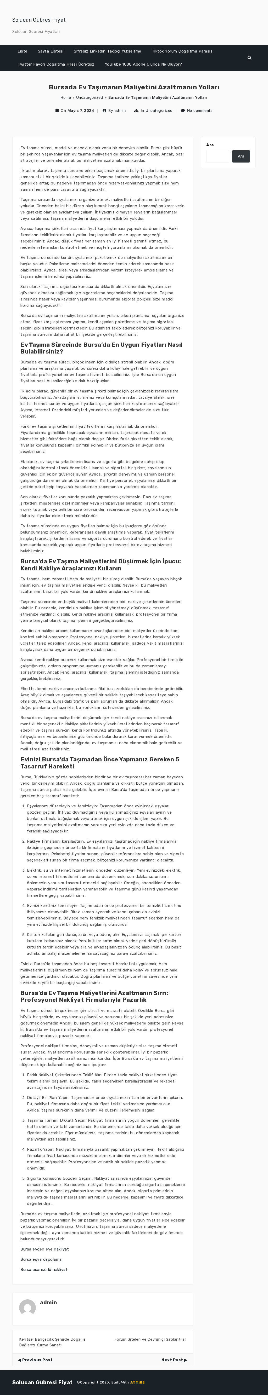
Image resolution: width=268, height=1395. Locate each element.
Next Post (172, 1360)
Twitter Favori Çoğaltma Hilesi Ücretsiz (56, 64)
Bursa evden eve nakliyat (44, 1249)
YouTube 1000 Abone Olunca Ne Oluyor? (143, 64)
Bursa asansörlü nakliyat (44, 1269)
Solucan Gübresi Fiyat (39, 20)
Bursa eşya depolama (41, 1259)
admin (120, 110)
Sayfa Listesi (51, 51)
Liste (22, 51)
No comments (200, 110)
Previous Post (37, 1360)
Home (65, 97)
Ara (210, 145)
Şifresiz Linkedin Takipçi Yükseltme (107, 51)
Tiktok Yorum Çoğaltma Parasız (182, 51)
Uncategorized (89, 97)
